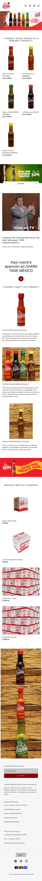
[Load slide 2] (20, 183)
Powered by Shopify (27, 874)
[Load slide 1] (18, 183)
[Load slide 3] (21, 183)
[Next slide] (36, 183)
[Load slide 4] (23, 183)
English (20, 855)
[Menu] (38, 5)
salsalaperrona (17, 874)
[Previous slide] (6, 183)
